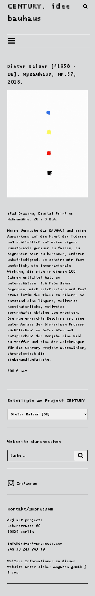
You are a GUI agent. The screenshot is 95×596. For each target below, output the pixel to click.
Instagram (22, 483)
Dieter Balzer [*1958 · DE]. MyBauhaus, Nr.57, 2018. (41, 74)
